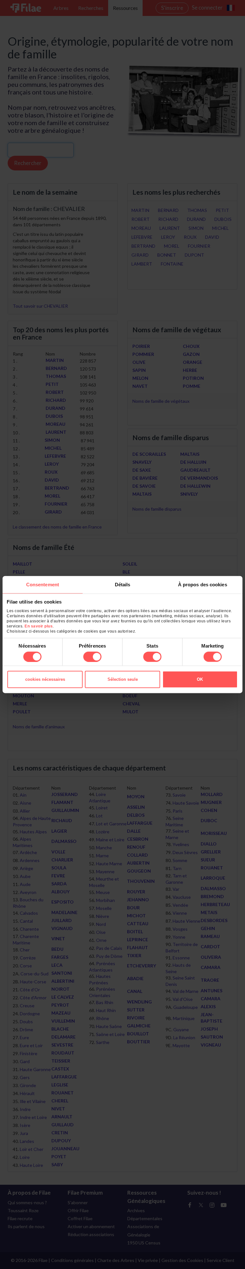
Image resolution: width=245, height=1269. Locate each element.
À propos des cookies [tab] (202, 584)
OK (200, 679)
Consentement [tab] (42, 584)
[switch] (92, 656)
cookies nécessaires (45, 679)
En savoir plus (39, 626)
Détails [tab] (122, 584)
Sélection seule (123, 679)
